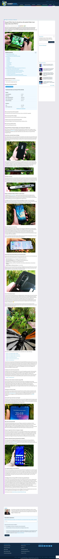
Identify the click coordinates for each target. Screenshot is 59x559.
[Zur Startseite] (4, 19)
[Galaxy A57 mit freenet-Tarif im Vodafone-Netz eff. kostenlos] (40, 65)
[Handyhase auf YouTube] (49, 546)
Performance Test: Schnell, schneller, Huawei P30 (15, 72)
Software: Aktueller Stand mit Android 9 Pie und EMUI (15, 74)
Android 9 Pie (15, 442)
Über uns (16, 557)
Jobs (54, 1)
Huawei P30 (13, 130)
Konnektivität (10, 62)
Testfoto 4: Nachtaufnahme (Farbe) (11, 357)
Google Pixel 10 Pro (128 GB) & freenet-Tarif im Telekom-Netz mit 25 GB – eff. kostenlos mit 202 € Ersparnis (48, 74)
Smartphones (11, 19)
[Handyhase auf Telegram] (41, 546)
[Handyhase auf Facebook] (46, 546)
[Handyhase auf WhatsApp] (42, 546)
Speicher (9, 59)
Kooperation (46, 557)
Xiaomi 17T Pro (23, 553)
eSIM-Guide (6, 549)
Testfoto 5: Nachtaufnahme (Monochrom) (12, 358)
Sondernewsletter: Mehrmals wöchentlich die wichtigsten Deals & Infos (17, 527)
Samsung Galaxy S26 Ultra (25, 551)
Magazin (50, 4)
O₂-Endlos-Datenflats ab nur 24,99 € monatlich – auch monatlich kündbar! (48, 82)
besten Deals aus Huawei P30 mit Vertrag (19, 491)
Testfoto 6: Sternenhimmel (10, 360)
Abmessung (9, 63)
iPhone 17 (22, 547)
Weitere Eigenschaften (11, 66)
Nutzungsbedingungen (24, 557)
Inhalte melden (36, 557)
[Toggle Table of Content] (35, 52)
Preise (8, 65)
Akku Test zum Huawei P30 (11, 73)
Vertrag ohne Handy (7, 545)
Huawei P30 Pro (13, 195)
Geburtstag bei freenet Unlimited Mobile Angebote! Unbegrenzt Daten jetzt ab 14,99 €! (48, 69)
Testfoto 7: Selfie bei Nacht (10, 377)
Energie (9, 61)
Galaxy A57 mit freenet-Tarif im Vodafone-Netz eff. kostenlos (48, 65)
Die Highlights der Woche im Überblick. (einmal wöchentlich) (15, 526)
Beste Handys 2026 (7, 551)
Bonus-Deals (51, 1)
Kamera (9, 60)
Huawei (33, 394)
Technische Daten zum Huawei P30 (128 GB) (13, 56)
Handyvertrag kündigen (7, 553)
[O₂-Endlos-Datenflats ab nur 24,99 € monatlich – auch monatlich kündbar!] (40, 82)
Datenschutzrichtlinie (20, 532)
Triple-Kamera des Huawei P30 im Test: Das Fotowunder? (16, 71)
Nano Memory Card (12, 393)
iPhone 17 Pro (23, 545)
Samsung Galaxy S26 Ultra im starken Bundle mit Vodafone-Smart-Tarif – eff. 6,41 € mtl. (48, 78)
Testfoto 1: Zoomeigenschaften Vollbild (12, 353)
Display (9, 57)
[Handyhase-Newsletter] (39, 546)
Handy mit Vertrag (27, 4)
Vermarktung (9, 64)
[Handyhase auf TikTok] (51, 546)
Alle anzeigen (52, 85)
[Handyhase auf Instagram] (48, 546)
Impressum (19, 557)
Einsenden (7, 535)
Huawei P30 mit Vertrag (15, 80)
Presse (42, 557)
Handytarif (33, 4)
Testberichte (15, 19)
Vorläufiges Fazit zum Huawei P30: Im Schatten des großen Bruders (17, 75)
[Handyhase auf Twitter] (44, 546)
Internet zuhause (44, 4)
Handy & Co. (39, 4)
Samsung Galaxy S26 (24, 549)
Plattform (9, 58)
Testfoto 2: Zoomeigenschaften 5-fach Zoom (13, 354)
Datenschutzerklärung (31, 557)
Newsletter (47, 1)
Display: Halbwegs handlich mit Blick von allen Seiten (15, 70)
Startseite (21, 4)
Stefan (6, 508)
